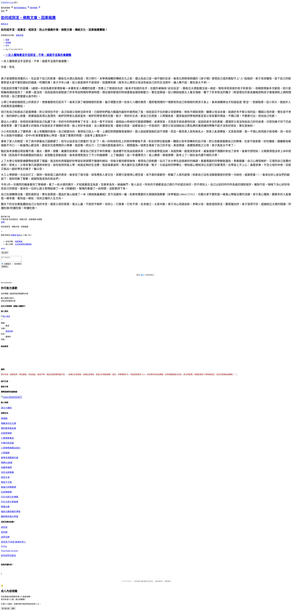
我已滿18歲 (5, 608)
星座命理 (19, 35)
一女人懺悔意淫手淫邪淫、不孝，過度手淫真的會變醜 (38, 54)
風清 (3, 222)
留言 (19, 235)
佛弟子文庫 (6, 482)
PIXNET (129, 581)
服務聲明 (168, 581)
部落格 (8, 43)
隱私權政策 (159, 581)
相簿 (7, 40)
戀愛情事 (18, 241)
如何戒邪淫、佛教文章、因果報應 (28, 18)
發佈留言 (5, 266)
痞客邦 (13, 235)
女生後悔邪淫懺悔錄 (23, 244)
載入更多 (5, 253)
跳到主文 (4, 24)
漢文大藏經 (6, 408)
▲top (3, 248)
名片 (7, 45)
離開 (13, 608)
